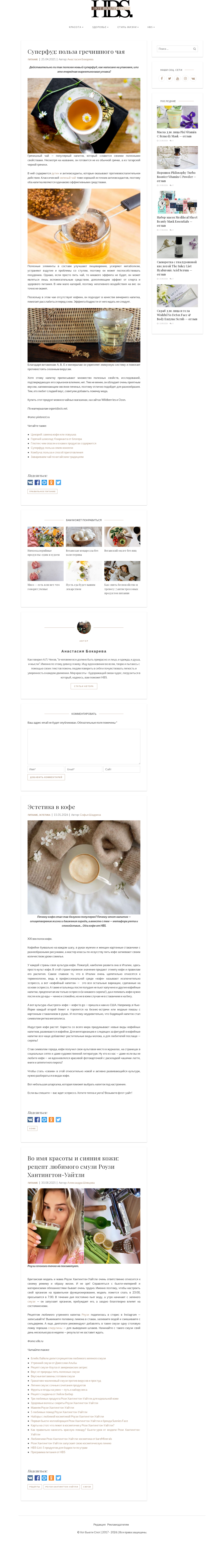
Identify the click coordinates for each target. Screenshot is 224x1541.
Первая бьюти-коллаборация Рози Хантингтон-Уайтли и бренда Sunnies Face (79, 1421)
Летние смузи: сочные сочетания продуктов (58, 1385)
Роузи (85, 1314)
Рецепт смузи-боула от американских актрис (59, 1367)
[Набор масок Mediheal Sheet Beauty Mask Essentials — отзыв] (177, 202)
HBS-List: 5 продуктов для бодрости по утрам (59, 1447)
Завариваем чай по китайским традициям (57, 456)
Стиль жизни (127, 27)
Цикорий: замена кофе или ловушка (53, 434)
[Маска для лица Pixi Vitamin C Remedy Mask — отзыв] (177, 117)
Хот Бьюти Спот (90, 1532)
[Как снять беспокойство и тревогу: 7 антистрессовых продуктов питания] (122, 571)
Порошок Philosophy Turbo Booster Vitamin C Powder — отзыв (176, 177)
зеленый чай (68, 177)
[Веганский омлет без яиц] (122, 537)
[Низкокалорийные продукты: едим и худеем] (46, 537)
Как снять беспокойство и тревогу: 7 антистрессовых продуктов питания (121, 589)
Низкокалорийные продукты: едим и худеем (44, 553)
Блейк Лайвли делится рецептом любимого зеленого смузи (68, 1358)
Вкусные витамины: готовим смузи (53, 1376)
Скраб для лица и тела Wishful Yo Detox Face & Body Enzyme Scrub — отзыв (177, 315)
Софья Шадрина (90, 814)
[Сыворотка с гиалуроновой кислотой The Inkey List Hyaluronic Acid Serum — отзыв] (177, 247)
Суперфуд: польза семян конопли (52, 447)
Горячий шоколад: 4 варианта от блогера (56, 439)
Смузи (87, 1487)
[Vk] (193, 78)
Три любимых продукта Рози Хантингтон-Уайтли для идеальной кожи (75, 1398)
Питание (33, 59)
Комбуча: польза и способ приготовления (57, 452)
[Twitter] (58, 483)
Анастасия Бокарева (80, 59)
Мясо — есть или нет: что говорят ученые (44, 587)
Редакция (99, 1524)
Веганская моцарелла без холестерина (82, 553)
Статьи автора (84, 686)
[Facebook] (37, 483)
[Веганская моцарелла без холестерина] (84, 537)
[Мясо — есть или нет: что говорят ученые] (46, 571)
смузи (31, 1301)
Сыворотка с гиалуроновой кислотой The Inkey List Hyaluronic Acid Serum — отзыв (177, 268)
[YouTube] (177, 78)
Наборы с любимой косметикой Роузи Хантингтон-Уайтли (67, 1416)
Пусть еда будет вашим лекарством (80, 587)
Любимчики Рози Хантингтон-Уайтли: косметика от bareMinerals (71, 1438)
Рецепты (34, 1487)
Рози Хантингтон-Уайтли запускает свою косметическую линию (71, 1443)
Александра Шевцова (81, 1182)
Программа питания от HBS (48, 1452)
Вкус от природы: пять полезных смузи (55, 1371)
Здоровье (99, 27)
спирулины (55, 1328)
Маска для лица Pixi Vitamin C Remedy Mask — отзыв (176, 134)
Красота (75, 27)
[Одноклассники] (51, 483)
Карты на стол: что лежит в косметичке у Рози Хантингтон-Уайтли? (72, 1425)
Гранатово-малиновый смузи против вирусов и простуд (66, 1380)
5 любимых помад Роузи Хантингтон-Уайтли (59, 1412)
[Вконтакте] (30, 483)
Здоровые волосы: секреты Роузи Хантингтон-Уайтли (64, 1403)
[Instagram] (185, 78)
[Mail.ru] (44, 483)
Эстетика (44, 815)
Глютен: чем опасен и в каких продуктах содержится (63, 443)
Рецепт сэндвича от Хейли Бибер (52, 1394)
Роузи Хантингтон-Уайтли (61, 1487)
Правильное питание (42, 491)
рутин (55, 173)
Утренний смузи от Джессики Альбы (54, 1363)
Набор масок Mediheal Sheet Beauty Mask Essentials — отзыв (177, 221)
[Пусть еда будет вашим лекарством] (84, 571)
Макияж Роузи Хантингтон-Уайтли (52, 1407)
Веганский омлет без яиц (120, 550)
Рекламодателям (118, 1524)
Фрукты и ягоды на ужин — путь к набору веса (59, 1389)
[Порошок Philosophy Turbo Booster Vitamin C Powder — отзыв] (177, 157)
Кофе (32, 1128)
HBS (150, 27)
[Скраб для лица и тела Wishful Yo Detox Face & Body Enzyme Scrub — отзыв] (177, 295)
